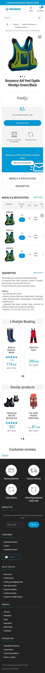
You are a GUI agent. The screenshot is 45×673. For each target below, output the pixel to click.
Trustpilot (5, 455)
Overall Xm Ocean (33, 348)
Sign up (33, 525)
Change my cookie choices (13, 597)
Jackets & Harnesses (29, 24)
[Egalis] (22, 98)
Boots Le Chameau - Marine (11, 350)
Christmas (7, 631)
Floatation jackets (21, 27)
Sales (6, 619)
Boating (15, 24)
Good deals (8, 623)
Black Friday (8, 627)
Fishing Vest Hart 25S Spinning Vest (11, 415)
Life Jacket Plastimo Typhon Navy (33, 415)
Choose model (23, 123)
